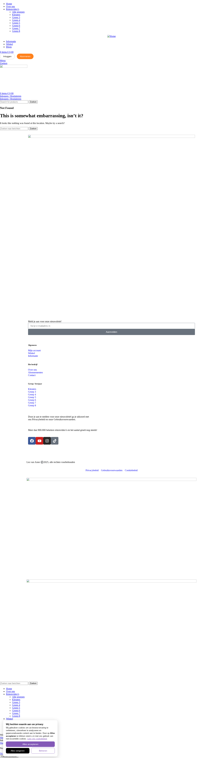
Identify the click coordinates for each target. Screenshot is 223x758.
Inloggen (7, 56)
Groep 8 (16, 31)
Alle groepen (18, 12)
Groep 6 (16, 25)
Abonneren (25, 56)
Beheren (43, 750)
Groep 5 (16, 23)
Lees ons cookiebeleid (37, 739)
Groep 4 (16, 20)
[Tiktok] (54, 441)
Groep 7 (16, 28)
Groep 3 (16, 17)
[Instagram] (47, 441)
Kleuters (16, 14)
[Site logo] (13, 67)
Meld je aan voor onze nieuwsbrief (44, 321)
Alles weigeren (18, 750)
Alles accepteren (30, 744)
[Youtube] (39, 441)
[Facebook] (32, 441)
